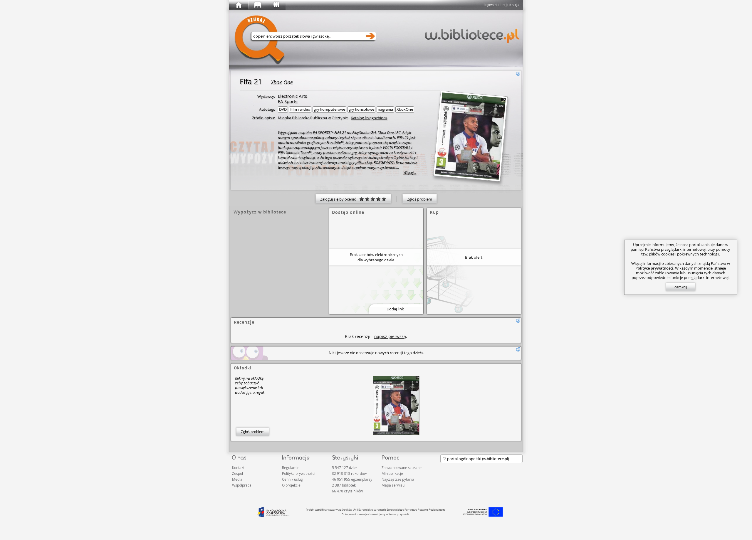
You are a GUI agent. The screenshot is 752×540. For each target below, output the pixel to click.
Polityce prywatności (654, 268)
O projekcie (291, 485)
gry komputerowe (329, 109)
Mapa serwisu (393, 485)
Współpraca (241, 485)
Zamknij (680, 287)
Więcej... (409, 172)
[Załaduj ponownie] (518, 73)
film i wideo (300, 109)
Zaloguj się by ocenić (339, 199)
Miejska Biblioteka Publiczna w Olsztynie (313, 117)
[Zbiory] (257, 5)
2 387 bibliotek (344, 485)
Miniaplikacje (392, 473)
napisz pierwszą (390, 336)
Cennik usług (292, 479)
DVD (283, 109)
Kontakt (238, 467)
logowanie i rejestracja (502, 5)
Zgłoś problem (419, 199)
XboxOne (405, 109)
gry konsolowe (361, 109)
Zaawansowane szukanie (402, 467)
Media (237, 479)
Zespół (237, 473)
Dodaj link (395, 309)
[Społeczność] (276, 5)
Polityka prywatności (298, 473)
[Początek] (238, 5)
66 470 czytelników (347, 491)
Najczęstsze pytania (398, 479)
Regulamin (290, 467)
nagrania (385, 109)
